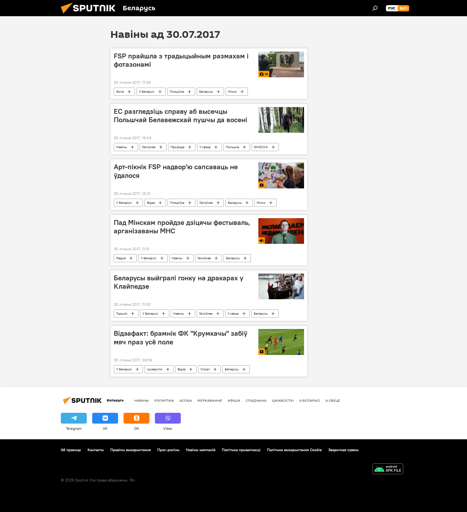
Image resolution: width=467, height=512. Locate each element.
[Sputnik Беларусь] (90, 14)
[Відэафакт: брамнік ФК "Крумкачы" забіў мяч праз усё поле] (281, 342)
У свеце (205, 147)
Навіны (121, 147)
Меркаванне (209, 400)
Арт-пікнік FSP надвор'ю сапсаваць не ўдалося (176, 170)
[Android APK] (387, 469)
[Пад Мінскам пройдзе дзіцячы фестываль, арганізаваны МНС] (281, 231)
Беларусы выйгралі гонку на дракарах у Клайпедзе (178, 282)
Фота (120, 91)
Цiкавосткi (154, 369)
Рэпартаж (164, 400)
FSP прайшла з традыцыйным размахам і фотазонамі (181, 60)
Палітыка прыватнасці (241, 449)
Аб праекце (71, 449)
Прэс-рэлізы (168, 449)
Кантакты (96, 449)
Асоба (185, 400)
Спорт (205, 369)
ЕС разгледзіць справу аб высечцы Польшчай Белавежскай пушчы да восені (180, 115)
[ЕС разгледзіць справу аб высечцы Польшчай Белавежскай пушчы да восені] (281, 120)
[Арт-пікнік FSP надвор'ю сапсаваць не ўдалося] (281, 175)
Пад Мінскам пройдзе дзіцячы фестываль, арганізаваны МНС (182, 226)
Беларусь (206, 91)
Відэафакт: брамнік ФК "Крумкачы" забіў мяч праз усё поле (181, 337)
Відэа (151, 203)
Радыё (121, 258)
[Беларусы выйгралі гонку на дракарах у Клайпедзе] (281, 286)
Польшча (232, 147)
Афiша (234, 400)
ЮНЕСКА (261, 147)
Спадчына (256, 400)
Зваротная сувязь (343, 449)
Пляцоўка (177, 91)
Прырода (177, 147)
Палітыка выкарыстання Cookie (294, 449)
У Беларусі (147, 91)
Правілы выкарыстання (130, 449)
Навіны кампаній (200, 449)
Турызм (121, 313)
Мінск (232, 91)
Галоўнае (148, 147)
